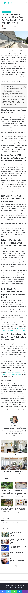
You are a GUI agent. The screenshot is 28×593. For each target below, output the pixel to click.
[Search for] (26, 3)
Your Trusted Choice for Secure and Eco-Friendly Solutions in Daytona (7, 508)
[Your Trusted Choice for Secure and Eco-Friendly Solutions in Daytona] (7, 502)
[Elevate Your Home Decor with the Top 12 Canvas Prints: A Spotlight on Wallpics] (21, 502)
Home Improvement (10, 8)
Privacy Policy (13, 587)
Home (3, 8)
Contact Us (19, 587)
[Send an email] (7, 26)
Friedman (5, 26)
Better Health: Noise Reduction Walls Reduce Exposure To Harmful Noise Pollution (13, 100)
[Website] (14, 435)
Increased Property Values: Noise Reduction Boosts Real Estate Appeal (13, 94)
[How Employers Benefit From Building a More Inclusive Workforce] (5, 534)
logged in (9, 522)
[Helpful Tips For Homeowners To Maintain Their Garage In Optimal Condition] (21, 485)
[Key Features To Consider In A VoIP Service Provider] (5, 548)
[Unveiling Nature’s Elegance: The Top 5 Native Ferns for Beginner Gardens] (7, 485)
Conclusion (5, 106)
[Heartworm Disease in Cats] (5, 554)
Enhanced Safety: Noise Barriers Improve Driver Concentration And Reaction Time (14, 97)
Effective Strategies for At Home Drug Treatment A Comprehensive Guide (18, 541)
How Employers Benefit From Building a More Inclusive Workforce (17, 534)
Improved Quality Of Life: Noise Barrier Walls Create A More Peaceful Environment (13, 91)
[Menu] (2, 3)
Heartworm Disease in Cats (16, 552)
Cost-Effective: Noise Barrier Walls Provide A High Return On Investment (13, 103)
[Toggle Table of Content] (23, 86)
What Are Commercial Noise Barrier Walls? (12, 88)
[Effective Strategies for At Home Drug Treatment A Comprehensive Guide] (5, 541)
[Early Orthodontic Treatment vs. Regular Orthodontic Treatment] (5, 561)
